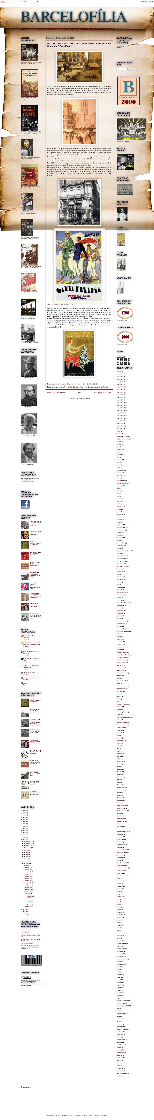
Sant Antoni (120, 953)
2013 (24, 839)
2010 (24, 914)
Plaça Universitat (121, 875)
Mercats (119, 779)
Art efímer (119, 444)
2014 (24, 837)
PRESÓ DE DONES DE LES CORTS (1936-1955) (35, 711)
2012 (24, 909)
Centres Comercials (122, 566)
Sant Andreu (120, 951)
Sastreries (119, 974)
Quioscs (119, 925)
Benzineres (120, 485)
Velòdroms (120, 1057)
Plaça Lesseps (121, 870)
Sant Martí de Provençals (124, 959)
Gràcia (118, 714)
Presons (119, 909)
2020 (24, 823)
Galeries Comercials (122, 704)
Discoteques (120, 610)
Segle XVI (119, 992)
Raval (118, 930)
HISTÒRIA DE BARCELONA (30, 678)
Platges (119, 883)
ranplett (84, 1115)
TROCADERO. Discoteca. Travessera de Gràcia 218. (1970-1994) (35, 585)
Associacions (120, 449)
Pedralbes (119, 855)
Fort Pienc (119, 691)
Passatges (120, 847)
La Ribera (119, 756)
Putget (118, 922)
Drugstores (120, 615)
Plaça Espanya (121, 865)
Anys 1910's (120, 402)
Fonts (118, 683)
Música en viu (120, 821)
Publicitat (119, 917)
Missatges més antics (102, 393)
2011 (24, 911)
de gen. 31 (28, 867)
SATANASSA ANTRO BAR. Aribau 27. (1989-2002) (35, 554)
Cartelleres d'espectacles (124, 550)
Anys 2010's (120, 428)
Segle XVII (119, 995)
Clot (118, 584)
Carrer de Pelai (121, 543)
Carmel (119, 540)
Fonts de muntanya (122, 686)
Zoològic (119, 1076)
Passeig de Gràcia (122, 849)
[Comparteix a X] (92, 384)
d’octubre (27, 845)
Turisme (119, 1037)
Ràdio (118, 927)
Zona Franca (120, 1070)
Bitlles (118, 493)
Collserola (119, 589)
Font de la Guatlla (121, 680)
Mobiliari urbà (120, 787)
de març (26, 861)
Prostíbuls (119, 914)
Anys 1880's (120, 394)
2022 (24, 819)
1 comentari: (76, 384)
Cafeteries (119, 524)
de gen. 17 (28, 882)
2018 (24, 828)
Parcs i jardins (121, 844)
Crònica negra (120, 605)
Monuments (120, 800)
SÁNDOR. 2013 (25, 932)
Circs (118, 574)
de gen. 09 (28, 891)
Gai (118, 701)
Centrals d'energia (122, 561)
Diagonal (119, 608)
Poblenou (119, 888)
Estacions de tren (121, 652)
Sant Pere (119, 961)
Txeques (119, 1047)
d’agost (26, 850)
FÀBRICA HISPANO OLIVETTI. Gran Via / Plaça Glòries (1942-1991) (35, 616)
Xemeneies (120, 1068)
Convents (119, 600)
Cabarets (119, 519)
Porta (118, 901)
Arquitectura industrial (123, 439)
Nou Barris (120, 829)
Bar (118, 467)
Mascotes (119, 771)
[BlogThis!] (90, 384)
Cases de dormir (121, 558)
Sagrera (119, 946)
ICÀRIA (25, 683)
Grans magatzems (94, 387)
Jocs (118, 748)
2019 (24, 826)
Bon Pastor (120, 504)
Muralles (119, 803)
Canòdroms (120, 537)
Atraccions (120, 454)
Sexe (118, 1008)
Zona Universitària (122, 1073)
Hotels (118, 743)
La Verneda (120, 761)
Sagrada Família (121, 943)
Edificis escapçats (122, 621)
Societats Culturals (122, 1013)
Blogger (104, 1115)
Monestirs (119, 792)
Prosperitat (120, 912)
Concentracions (121, 595)
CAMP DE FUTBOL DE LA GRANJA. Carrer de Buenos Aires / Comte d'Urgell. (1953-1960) (35, 722)
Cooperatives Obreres (123, 602)
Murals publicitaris (122, 810)
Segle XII (119, 979)
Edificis (119, 618)
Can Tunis (119, 535)
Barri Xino (119, 475)
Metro (118, 782)
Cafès (118, 522)
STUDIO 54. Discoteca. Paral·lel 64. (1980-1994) (35, 543)
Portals (119, 904)
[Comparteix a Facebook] (94, 384)
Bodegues (119, 496)
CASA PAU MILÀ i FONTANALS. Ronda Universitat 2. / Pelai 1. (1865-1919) (35, 595)
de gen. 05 (28, 904)
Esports (119, 649)
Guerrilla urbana (121, 727)
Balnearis (119, 459)
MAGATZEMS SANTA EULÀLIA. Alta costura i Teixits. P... (29, 896)
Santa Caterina (121, 964)
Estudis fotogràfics (122, 657)
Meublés (119, 784)
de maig (26, 856)
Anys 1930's (120, 407)
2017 (24, 830)
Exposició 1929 (121, 662)
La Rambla (104, 387)
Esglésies (119, 644)
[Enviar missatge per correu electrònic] (84, 384)
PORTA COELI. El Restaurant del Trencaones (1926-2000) (35, 574)
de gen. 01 (28, 906)
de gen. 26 (28, 874)
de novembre (28, 843)
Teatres (119, 1024)
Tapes (118, 1016)
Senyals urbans (121, 1003)
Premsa (119, 907)
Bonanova (119, 506)
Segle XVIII (120, 998)
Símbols (119, 1011)
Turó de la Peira (121, 1039)
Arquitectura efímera (122, 436)
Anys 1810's (120, 376)
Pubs (118, 920)
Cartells (119, 553)
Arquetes (119, 433)
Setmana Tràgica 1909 (123, 1005)
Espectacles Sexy (122, 647)
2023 (24, 817)
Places (119, 878)
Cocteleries (120, 587)
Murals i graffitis (121, 808)
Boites (118, 498)
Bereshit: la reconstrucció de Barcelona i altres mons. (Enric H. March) (31, 644)
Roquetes (119, 940)
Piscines (119, 860)
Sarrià (118, 972)
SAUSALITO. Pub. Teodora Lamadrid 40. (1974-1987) (35, 564)
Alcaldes (119, 371)
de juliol (26, 852)
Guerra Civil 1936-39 (122, 725)
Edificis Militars (121, 623)
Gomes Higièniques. (122, 712)
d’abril (26, 859)
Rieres (118, 938)
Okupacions (120, 834)
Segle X (119, 977)
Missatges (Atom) (84, 398)
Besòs (118, 488)
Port (118, 894)
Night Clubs (120, 826)
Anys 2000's (120, 426)
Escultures (120, 641)
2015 (24, 835)
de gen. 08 (28, 901)
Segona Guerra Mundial (123, 1000)
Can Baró (119, 532)
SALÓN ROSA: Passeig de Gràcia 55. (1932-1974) (35, 793)
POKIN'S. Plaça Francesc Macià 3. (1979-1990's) (35, 605)
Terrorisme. (120, 1026)
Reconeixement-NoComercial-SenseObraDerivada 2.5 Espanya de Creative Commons (31, 984)
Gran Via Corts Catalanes (124, 717)
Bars (118, 478)
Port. (118, 899)
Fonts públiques (121, 688)
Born (118, 511)
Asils (118, 446)
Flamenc (119, 675)
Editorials (119, 626)
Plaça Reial (120, 873)
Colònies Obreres (121, 592)
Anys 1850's (120, 387)
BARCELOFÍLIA (74, 16)
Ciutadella (119, 576)
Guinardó (119, 730)
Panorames (120, 836)
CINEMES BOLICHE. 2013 (28, 930)
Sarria (118, 969)
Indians (119, 745)
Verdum (119, 1060)
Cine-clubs (120, 569)
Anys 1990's (120, 423)
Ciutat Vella (83, 387)
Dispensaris (120, 613)
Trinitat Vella (120, 1034)
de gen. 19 (28, 880)
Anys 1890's (120, 397)
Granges (119, 719)
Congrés (119, 597)
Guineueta (119, 732)
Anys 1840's (68, 387)
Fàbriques (119, 665)
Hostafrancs (120, 740)
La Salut (119, 758)
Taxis (118, 1021)
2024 (24, 815)
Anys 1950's (120, 413)
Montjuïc (119, 797)
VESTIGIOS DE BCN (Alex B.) (31, 672)
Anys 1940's (120, 410)
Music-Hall (119, 816)
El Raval (119, 634)
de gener (26, 865)
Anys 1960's (120, 415)
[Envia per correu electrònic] (88, 384)
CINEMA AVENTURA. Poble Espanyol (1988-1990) (35, 533)
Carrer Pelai (120, 545)
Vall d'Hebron (120, 1052)
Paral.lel (119, 842)
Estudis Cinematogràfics (123, 654)
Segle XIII (119, 982)
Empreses (119, 636)
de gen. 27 (28, 871)
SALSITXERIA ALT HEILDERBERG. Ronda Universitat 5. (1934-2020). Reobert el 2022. (30, 947)
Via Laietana (120, 1063)
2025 (24, 813)
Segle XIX (119, 987)
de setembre (27, 847)
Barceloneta (120, 470)
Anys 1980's (120, 420)
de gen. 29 (28, 869)
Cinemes (119, 571)
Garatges (119, 709)
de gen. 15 (28, 885)
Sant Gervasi (120, 956)
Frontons (119, 696)
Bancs (118, 462)
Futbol (118, 699)
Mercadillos (120, 777)
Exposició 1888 (121, 660)
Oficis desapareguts (122, 831)
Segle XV (119, 990)
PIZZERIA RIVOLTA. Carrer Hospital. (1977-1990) (35, 783)
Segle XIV (119, 985)
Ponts (118, 891)
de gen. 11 (28, 889)
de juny (26, 854)
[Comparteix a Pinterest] (97, 384)
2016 (24, 832)
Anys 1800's (120, 374)
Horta (118, 735)
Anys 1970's (120, 418)
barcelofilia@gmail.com (27, 481)
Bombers (119, 501)
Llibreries (119, 769)
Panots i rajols (121, 839)
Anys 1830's (120, 381)
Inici (80, 393)
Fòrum (118, 693)
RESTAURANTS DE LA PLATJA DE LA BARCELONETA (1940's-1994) (35, 732)
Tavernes (119, 1018)
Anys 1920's (120, 405)
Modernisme (120, 790)
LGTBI (118, 766)
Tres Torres (120, 1031)
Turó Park (119, 1042)
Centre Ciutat (120, 563)
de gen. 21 (28, 878)
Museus (119, 813)
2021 (24, 821)
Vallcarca (119, 1055)
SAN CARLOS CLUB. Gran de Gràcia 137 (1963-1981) (35, 752)
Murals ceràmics (121, 805)
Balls (118, 457)
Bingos (119, 491)
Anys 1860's (120, 389)
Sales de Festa (121, 948)
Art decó (119, 441)
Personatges (120, 857)
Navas (118, 823)
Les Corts (119, 764)
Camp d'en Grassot (122, 527)
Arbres (118, 431)
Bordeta (119, 509)
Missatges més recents (56, 393)
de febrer (26, 863)
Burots (118, 517)
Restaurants (120, 933)
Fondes (119, 678)
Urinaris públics (121, 1050)
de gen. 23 (28, 876)
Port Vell (119, 896)
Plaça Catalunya (121, 862)
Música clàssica (121, 818)
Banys (118, 465)
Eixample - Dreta (121, 628)
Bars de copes (121, 480)
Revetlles (119, 935)
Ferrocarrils (120, 667)
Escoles (119, 639)
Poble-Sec (119, 886)
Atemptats (119, 452)
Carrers (119, 548)
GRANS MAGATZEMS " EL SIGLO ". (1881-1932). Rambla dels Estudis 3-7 (35, 523)
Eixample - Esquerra (122, 631)
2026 (24, 810)
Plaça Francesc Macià (123, 868)
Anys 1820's (120, 379)
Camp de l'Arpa (121, 530)
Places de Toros (121, 881)
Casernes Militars (121, 556)
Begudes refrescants (122, 483)
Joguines (119, 751)
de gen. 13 (28, 887)
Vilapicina (119, 1065)
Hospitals (119, 738)
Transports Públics (122, 1029)
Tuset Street (120, 1044)
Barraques (119, 472)
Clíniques (119, 582)
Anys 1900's (120, 400)
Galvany (119, 706)
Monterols (119, 795)
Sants (118, 966)
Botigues (76, 387)
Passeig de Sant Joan (123, 852)
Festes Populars (121, 670)
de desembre (28, 841)
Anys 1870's (120, 392)
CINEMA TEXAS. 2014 (27, 943)
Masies (119, 774)
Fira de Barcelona (121, 673)
